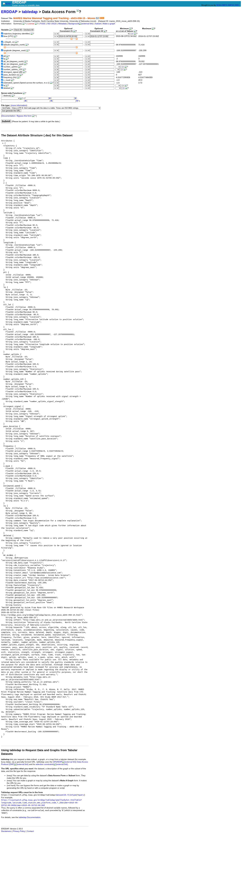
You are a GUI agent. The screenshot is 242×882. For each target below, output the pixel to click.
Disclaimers (6, 831)
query (81, 795)
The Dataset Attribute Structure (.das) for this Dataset (37, 135)
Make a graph (109, 24)
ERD (237, 5)
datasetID (61, 795)
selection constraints (45, 764)
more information (18, 105)
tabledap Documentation (29, 817)
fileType (71, 795)
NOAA (218, 5)
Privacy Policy (19, 831)
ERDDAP (9, 12)
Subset (98, 24)
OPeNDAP (57, 762)
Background (73, 24)
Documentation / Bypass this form (17, 116)
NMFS (224, 5)
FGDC (43, 24)
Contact (30, 831)
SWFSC (231, 5)
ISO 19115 (52, 24)
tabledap (30, 12)
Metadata (62, 24)
